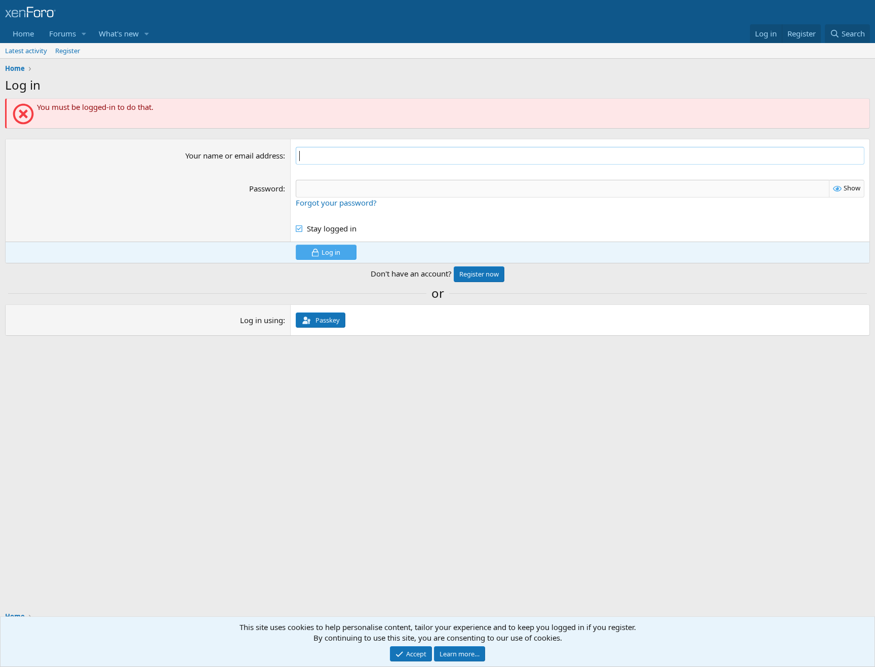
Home (23, 33)
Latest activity (26, 50)
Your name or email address (234, 155)
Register (67, 50)
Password (266, 188)
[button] (84, 33)
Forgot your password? (336, 203)
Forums (62, 33)
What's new (119, 33)
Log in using (261, 320)
